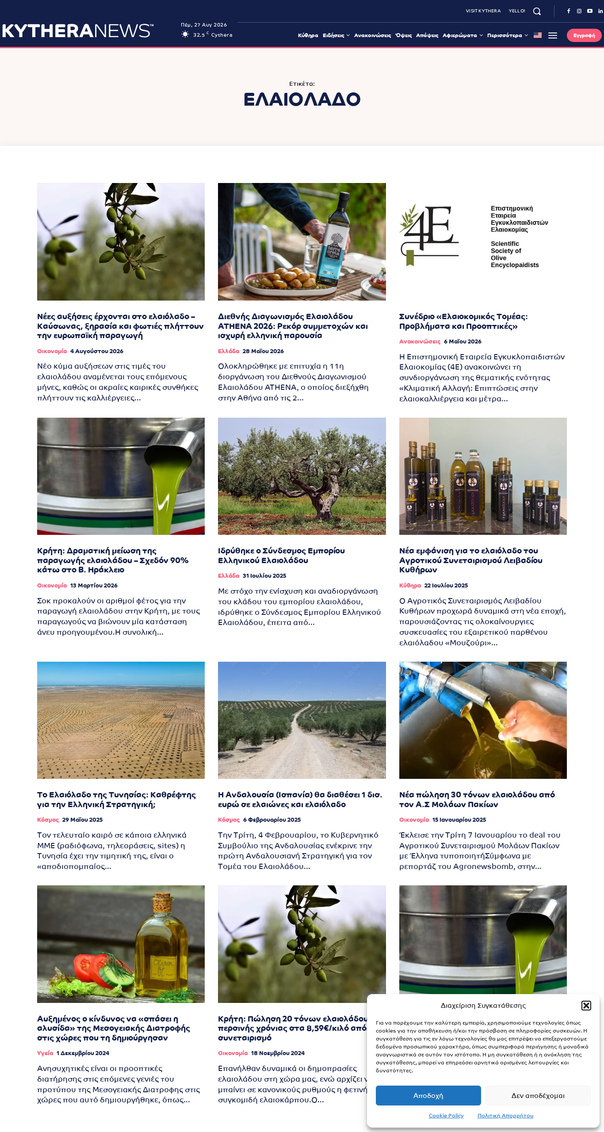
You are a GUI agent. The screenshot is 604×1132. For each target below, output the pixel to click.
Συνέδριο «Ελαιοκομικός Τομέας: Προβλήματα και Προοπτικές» (463, 321)
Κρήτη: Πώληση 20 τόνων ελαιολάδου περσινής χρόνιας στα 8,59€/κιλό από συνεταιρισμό (293, 1028)
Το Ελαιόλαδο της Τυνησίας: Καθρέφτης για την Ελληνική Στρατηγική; (116, 799)
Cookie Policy (446, 1116)
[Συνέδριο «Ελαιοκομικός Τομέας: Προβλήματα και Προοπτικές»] (483, 242)
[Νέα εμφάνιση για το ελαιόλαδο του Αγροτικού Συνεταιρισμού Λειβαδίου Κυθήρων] (483, 476)
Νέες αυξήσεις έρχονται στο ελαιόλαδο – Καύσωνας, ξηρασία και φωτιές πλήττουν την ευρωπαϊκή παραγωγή (120, 326)
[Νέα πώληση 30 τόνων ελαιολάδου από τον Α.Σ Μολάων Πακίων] (483, 720)
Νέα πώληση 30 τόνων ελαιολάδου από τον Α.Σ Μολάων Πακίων (477, 799)
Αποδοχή (428, 1095)
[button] (586, 1005)
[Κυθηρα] (89, 30)
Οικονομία (52, 351)
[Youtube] (590, 11)
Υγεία (45, 1053)
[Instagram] (579, 11)
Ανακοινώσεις (419, 341)
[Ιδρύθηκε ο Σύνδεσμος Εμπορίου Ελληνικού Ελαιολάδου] (302, 476)
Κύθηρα (410, 585)
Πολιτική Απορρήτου (506, 1116)
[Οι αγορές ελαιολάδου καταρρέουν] (483, 944)
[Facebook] (568, 11)
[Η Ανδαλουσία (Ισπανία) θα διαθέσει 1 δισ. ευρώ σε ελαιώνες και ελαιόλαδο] (302, 720)
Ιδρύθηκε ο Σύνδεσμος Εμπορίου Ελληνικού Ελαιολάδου (281, 555)
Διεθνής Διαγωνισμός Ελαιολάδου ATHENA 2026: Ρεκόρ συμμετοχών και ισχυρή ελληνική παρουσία (293, 326)
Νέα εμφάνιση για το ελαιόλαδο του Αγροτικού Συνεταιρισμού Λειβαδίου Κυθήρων (471, 560)
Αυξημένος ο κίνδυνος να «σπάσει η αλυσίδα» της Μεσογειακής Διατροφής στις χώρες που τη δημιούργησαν (113, 1028)
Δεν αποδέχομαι (538, 1095)
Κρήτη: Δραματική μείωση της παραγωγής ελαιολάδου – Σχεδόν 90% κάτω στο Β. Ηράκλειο (113, 560)
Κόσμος (48, 819)
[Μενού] (552, 35)
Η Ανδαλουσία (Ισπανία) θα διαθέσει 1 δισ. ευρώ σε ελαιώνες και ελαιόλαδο (300, 799)
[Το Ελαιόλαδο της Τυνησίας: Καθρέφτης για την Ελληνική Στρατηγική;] (121, 720)
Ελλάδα (228, 351)
